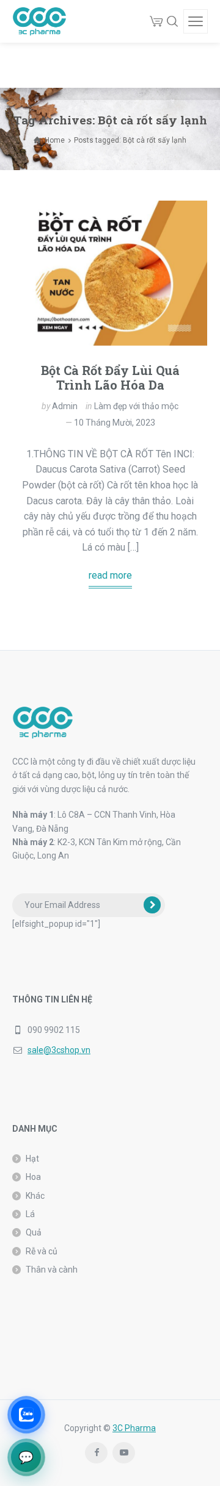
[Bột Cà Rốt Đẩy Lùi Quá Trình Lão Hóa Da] (110, 273)
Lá (30, 1214)
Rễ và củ (41, 1251)
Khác (35, 1196)
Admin (65, 406)
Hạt (32, 1158)
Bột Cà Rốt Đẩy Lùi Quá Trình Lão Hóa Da (110, 377)
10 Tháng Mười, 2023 (114, 422)
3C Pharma (134, 1428)
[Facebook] (96, 1452)
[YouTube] (123, 1452)
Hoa (33, 1177)
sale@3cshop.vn (59, 1050)
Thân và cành (52, 1269)
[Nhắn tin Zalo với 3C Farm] (26, 1414)
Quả (34, 1232)
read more (110, 575)
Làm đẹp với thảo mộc (136, 406)
